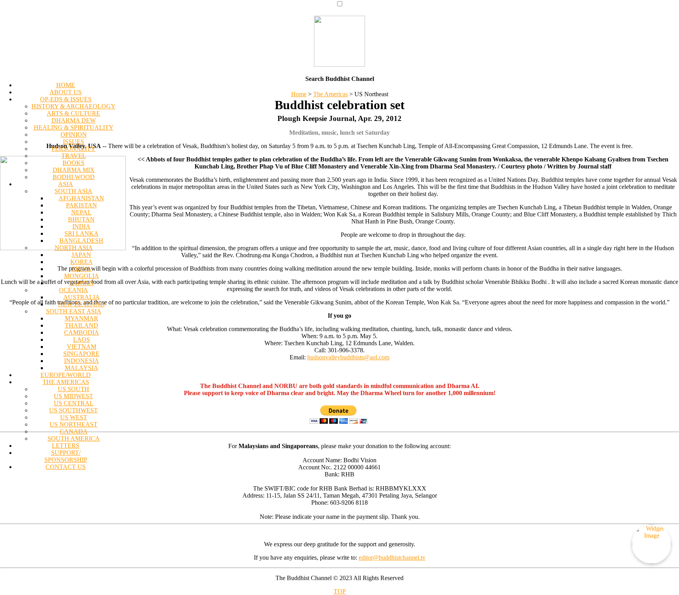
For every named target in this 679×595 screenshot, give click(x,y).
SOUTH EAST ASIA (73, 311)
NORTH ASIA (74, 247)
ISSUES (73, 141)
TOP (340, 591)
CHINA (81, 268)
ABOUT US (66, 92)
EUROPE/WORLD (65, 375)
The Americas (330, 94)
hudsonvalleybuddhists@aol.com (348, 357)
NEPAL (81, 212)
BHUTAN (81, 219)
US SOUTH (73, 389)
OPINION (74, 134)
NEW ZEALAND (81, 304)
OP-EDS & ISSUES (66, 99)
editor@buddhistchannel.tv (392, 557)
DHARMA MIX (74, 170)
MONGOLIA (81, 276)
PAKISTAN (81, 205)
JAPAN (81, 254)
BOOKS (73, 162)
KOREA (81, 261)
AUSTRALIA (81, 297)
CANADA (74, 431)
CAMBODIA (81, 332)
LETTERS (65, 445)
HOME (65, 85)
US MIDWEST (73, 396)
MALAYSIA (81, 367)
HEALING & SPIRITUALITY (74, 127)
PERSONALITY (73, 148)
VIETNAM (81, 346)
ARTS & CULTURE (73, 113)
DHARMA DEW (73, 120)
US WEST (73, 417)
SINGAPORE (81, 353)
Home (298, 94)
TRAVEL (73, 155)
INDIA (81, 226)
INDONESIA (81, 360)
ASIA (65, 184)
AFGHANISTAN (81, 198)
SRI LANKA (81, 233)
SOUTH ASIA (73, 191)
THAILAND (81, 325)
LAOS (81, 339)
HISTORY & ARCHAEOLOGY (73, 106)
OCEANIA (73, 290)
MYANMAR (81, 318)
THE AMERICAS (65, 382)
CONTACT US (66, 466)
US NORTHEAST (73, 424)
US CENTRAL (74, 403)
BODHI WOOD (74, 177)
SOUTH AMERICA (74, 438)
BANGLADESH (81, 240)
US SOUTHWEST (73, 410)
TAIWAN (81, 283)
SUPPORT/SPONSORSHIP (65, 456)
